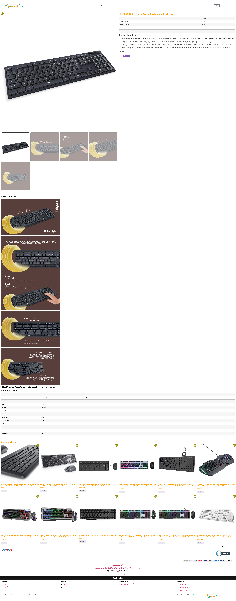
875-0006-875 (125, 568)
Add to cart (126, 55)
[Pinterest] (11, 550)
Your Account (183, 583)
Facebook (64, 583)
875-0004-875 (112, 568)
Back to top (118, 578)
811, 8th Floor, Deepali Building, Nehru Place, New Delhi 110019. (118, 567)
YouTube (64, 587)
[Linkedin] (9, 550)
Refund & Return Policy (185, 587)
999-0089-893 (138, 568)
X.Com (63, 584)
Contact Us (6, 587)
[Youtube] (7, 550)
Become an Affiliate (125, 584)
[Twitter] (5, 550)
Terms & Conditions (184, 590)
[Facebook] (3, 550)
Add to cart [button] (4, 490)
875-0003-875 (106, 568)
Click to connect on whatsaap (118, 574)
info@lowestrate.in (124, 571)
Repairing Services (8, 586)
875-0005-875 (119, 568)
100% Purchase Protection (185, 586)
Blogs (5, 584)
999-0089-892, (132, 568)
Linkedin (64, 589)
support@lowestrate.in (114, 571)
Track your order (183, 584)
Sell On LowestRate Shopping (127, 583)
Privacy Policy (183, 589)
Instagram (64, 586)
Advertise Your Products (126, 586)
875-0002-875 (99, 568)
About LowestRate (8, 583)
